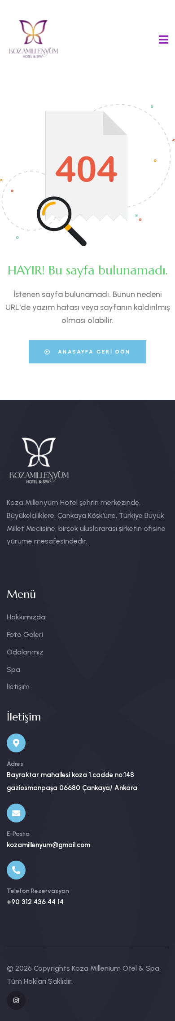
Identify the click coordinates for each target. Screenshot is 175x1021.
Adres (15, 764)
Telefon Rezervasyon (38, 891)
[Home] (39, 460)
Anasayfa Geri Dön (93, 352)
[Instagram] (16, 1000)
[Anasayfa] (34, 38)
